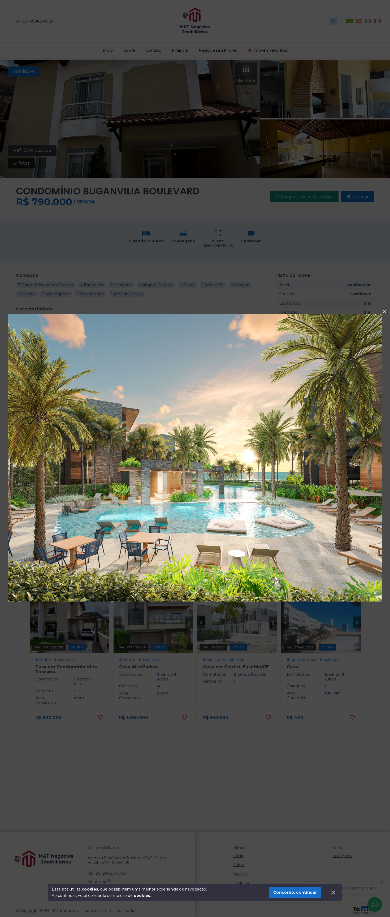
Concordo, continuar (295, 892)
